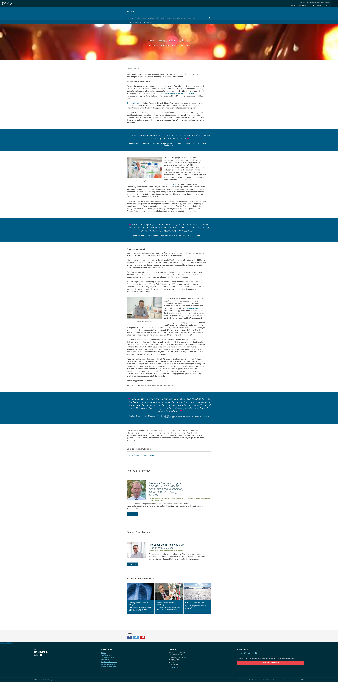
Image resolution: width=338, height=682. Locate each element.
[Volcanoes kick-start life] (197, 598)
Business (320, 5)
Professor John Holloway (166, 546)
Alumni (307, 2)
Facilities (137, 18)
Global (327, 5)
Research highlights (133, 22)
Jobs (302, 680)
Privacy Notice (256, 680)
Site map (239, 680)
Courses (293, 5)
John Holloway (170, 184)
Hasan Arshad (192, 308)
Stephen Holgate (134, 103)
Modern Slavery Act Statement (271, 680)
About (300, 2)
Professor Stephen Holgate (166, 489)
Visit (304, 2)
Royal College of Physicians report (142, 455)
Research (312, 5)
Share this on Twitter (136, 637)
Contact (327, 2)
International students (108, 666)
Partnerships (191, 18)
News (318, 2)
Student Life (302, 5)
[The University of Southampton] (7, 3)
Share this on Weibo (142, 637)
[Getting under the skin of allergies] (140, 598)
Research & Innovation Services (176, 18)
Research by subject (146, 22)
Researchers (105, 660)
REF (157, 18)
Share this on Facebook (127, 636)
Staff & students (106, 655)
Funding (162, 18)
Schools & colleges (107, 657)
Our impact (130, 18)
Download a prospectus (270, 663)
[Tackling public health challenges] (169, 598)
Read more (132, 514)
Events (322, 2)
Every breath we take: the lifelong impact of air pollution (182, 93)
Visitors (103, 653)
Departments (313, 2)
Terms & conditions (287, 680)
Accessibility (247, 680)
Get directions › (174, 667)
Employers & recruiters (109, 662)
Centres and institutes (148, 18)
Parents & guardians (108, 664)
